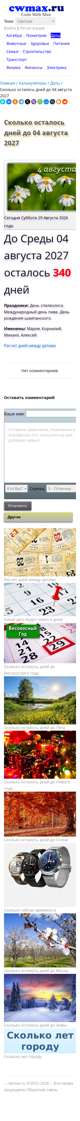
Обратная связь (42, 1089)
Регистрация (32, 28)
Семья (12, 51)
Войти (10, 28)
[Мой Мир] (46, 101)
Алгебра (14, 35)
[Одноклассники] (15, 101)
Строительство (37, 51)
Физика (13, 67)
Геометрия (36, 35)
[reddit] (65, 101)
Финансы (33, 67)
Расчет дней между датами (30, 345)
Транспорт (16, 59)
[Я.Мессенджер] (2, 101)
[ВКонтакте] (9, 101)
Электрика (56, 67)
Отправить (17, 506)
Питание (61, 43)
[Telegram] (21, 101)
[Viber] (33, 101)
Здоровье (39, 43)
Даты (55, 35)
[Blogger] (58, 101)
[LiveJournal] (52, 101)
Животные (16, 43)
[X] (27, 101)
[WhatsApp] (40, 101)
